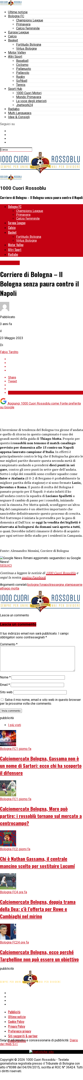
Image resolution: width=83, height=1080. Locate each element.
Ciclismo (22, 65)
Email (5, 685)
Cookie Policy (16, 1021)
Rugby (20, 77)
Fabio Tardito (9, 352)
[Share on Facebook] (45, 359)
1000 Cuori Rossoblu (61, 573)
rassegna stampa (63, 585)
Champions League (29, 20)
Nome (5, 677)
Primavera (23, 24)
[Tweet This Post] (45, 363)
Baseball (22, 61)
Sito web (6, 692)
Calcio (12, 36)
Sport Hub (15, 89)
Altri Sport (15, 56)
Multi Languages (19, 113)
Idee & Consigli (19, 117)
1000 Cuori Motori (29, 93)
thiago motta (10, 588)
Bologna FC (16, 16)
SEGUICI (6, 566)
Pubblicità (14, 1012)
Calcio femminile (28, 28)
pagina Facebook (34, 577)
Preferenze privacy (19, 1031)
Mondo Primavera (28, 97)
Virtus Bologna (26, 48)
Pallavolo (22, 73)
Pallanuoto (23, 69)
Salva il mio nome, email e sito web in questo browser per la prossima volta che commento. (40, 701)
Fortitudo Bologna (28, 44)
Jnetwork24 (24, 105)
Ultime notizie (18, 12)
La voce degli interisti (31, 101)
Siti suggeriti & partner (23, 1036)
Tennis (20, 85)
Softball (21, 81)
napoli (46, 585)
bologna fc (34, 585)
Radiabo (14, 109)
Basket (13, 40)
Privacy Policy (16, 1026)
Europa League (18, 32)
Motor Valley (17, 52)
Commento (9, 644)
